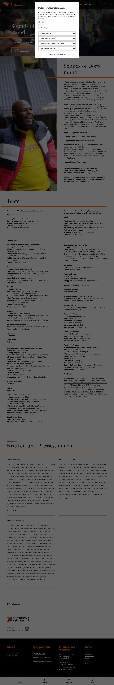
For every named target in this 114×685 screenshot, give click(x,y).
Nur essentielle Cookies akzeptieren (52, 43)
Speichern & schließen (48, 38)
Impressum (61, 54)
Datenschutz (53, 54)
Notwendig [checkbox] (44, 22)
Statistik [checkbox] (43, 25)
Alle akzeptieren (46, 33)
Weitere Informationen (48, 48)
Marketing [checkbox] (44, 28)
